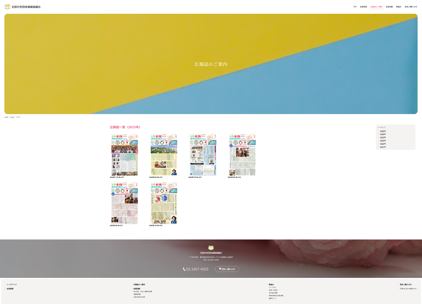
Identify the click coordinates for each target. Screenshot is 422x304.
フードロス (272, 287)
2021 (382, 147)
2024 (382, 137)
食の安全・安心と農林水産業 (143, 291)
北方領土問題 (273, 293)
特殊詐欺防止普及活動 (276, 296)
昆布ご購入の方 (411, 7)
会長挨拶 (363, 7)
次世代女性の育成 (139, 297)
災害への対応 (273, 290)
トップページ (12, 284)
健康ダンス (272, 298)
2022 (382, 143)
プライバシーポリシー (408, 288)
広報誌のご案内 (376, 7)
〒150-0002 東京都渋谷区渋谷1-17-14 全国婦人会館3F (211, 257)
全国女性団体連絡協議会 (26, 7)
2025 (382, 134)
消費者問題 (137, 294)
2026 (382, 131)
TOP (355, 7)
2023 (382, 140)
